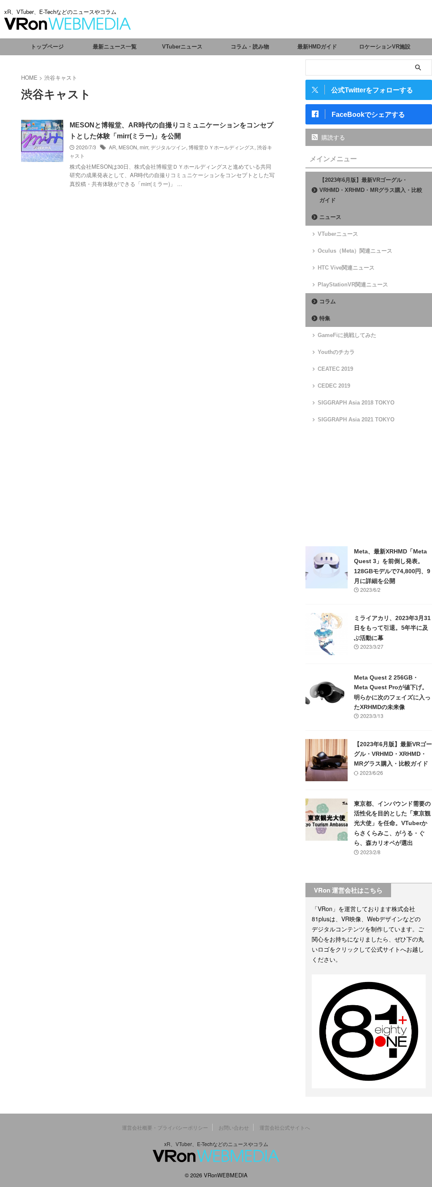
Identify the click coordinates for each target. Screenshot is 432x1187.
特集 (324, 318)
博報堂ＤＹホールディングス (221, 147)
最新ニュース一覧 (115, 46)
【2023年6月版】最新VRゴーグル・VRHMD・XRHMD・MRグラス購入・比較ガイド (370, 190)
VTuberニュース (182, 46)
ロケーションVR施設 (384, 46)
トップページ (47, 46)
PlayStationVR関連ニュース (353, 284)
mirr (144, 147)
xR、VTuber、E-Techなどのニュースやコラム (216, 1143)
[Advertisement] (368, 485)
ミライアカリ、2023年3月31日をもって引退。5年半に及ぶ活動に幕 (392, 628)
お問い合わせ (234, 1127)
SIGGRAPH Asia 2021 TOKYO (356, 419)
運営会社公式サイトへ (284, 1127)
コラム (327, 301)
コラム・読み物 (250, 46)
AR (112, 147)
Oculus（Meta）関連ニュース (355, 251)
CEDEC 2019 (334, 386)
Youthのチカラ (336, 352)
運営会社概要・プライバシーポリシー (165, 1127)
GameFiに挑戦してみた (347, 335)
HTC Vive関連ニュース (346, 267)
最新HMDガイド (317, 46)
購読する (332, 137)
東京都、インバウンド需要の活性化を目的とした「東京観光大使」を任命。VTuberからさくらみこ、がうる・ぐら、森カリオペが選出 (392, 823)
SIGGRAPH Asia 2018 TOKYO (356, 402)
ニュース (330, 217)
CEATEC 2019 (335, 369)
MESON (128, 147)
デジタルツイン (168, 147)
